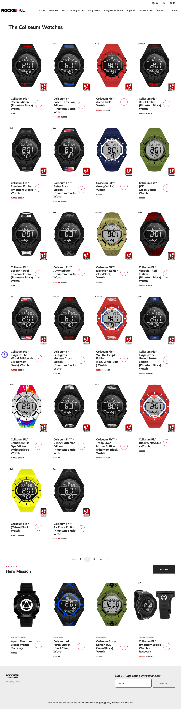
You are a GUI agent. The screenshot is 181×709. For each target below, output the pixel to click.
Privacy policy (70, 702)
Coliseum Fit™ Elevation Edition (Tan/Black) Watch (107, 272)
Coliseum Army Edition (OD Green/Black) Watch (106, 646)
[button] (147, 3)
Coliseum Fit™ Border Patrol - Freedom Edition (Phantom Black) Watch (22, 274)
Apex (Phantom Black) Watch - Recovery (21, 644)
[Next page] (107, 559)
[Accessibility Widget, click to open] (4, 354)
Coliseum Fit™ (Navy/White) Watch (105, 186)
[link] (26, 66)
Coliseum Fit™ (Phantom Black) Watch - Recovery (150, 646)
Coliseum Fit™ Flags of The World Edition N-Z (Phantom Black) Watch (22, 358)
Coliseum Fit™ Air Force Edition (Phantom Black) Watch (64, 529)
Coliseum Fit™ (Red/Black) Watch (105, 102)
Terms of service (86, 702)
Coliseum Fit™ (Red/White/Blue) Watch (150, 443)
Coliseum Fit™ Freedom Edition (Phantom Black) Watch (22, 188)
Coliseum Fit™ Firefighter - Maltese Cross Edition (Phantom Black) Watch (64, 360)
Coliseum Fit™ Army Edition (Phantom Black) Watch (64, 272)
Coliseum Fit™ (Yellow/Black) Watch (20, 527)
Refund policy (55, 702)
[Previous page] (73, 559)
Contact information (122, 702)
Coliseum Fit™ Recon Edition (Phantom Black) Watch (22, 103)
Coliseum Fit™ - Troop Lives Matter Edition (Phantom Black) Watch (107, 446)
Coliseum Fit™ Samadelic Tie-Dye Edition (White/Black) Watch (20, 446)
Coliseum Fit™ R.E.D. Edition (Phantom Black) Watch (150, 103)
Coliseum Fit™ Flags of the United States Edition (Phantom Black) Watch (150, 360)
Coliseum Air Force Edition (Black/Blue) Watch (62, 646)
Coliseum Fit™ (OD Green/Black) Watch (148, 188)
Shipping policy (103, 702)
